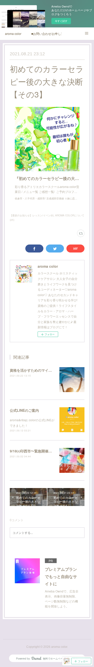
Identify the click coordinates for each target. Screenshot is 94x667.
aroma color (13, 33)
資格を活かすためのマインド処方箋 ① (40, 370)
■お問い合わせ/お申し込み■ (46, 33)
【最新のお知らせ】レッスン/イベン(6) (32, 215)
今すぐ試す (61, 21)
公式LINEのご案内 (24, 410)
